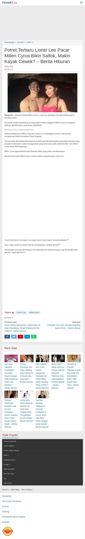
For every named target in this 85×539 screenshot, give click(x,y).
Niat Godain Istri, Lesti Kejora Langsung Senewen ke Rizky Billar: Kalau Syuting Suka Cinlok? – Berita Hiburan (42, 376)
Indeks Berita (15, 489)
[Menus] (81, 2)
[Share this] (7, 337)
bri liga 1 (7, 464)
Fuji (5, 478)
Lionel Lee (21, 312)
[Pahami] (9, 3)
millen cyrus (34, 312)
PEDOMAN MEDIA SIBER (13, 517)
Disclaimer (6, 496)
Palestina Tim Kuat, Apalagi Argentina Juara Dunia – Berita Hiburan (64, 325)
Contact (5, 506)
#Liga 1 (6, 455)
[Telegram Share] (27, 337)
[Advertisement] (42, 22)
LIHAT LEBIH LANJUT (11, 450)
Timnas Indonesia (10, 441)
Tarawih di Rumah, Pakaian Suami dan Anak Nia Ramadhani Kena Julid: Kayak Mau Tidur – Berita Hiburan (73, 376)
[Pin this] (20, 337)
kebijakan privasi (9, 460)
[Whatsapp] (34, 337)
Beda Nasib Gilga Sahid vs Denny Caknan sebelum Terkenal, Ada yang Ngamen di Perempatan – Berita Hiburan (58, 376)
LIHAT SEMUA (9, 446)
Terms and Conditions (11, 501)
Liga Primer (8, 483)
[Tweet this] (14, 337)
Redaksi (5, 522)
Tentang (5, 512)
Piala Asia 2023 (9, 469)
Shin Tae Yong (9, 474)
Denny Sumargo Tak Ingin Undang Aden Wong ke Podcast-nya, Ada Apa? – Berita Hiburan (26, 373)
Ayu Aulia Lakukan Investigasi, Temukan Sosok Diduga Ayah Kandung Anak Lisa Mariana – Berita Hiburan (10, 376)
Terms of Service (26, 489)
